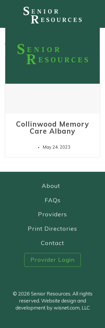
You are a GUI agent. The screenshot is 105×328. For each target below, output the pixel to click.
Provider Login (52, 259)
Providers (52, 214)
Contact (52, 243)
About (51, 185)
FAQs (53, 200)
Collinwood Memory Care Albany (52, 127)
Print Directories (52, 228)
